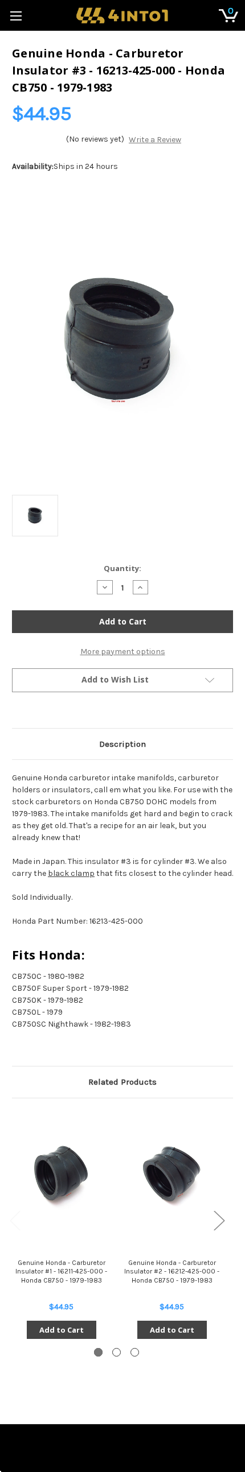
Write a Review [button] (155, 139)
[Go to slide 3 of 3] (134, 1352)
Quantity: (122, 568)
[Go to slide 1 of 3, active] (98, 1352)
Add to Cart (61, 1330)
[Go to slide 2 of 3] (116, 1352)
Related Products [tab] (122, 1082)
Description (122, 744)
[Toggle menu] (15, 15)
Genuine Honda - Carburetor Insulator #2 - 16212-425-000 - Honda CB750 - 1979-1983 (171, 1271)
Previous (14, 1219)
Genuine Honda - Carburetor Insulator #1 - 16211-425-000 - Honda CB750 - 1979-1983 (61, 1271)
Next (218, 1219)
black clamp (71, 873)
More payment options (122, 651)
